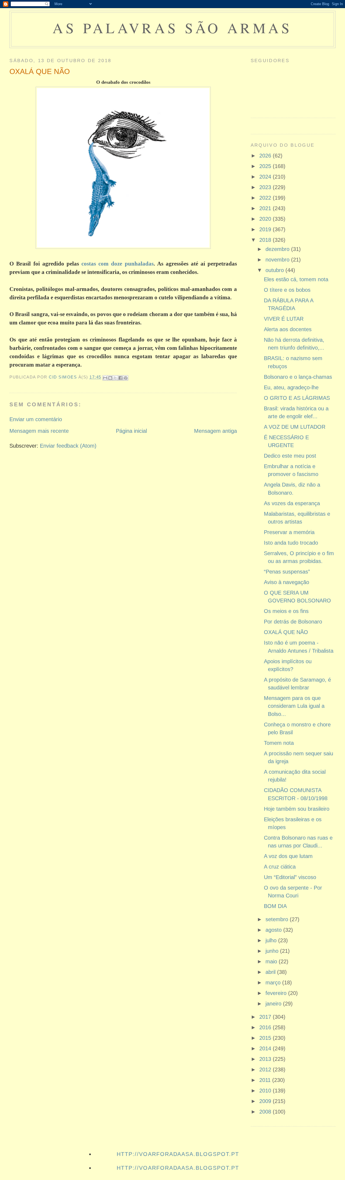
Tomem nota (279, 743)
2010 (266, 1091)
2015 (266, 1038)
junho (272, 951)
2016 (266, 1027)
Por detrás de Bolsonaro (293, 622)
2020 (266, 219)
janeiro (274, 1004)
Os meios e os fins (286, 611)
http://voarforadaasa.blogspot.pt (178, 1154)
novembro (278, 260)
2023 (266, 187)
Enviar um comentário (35, 419)
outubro (275, 270)
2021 (266, 208)
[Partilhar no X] (115, 378)
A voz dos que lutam (288, 856)
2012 (266, 1069)
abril (271, 972)
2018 (266, 240)
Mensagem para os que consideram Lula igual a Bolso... (294, 706)
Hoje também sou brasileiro (296, 809)
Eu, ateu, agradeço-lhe (291, 387)
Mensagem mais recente (39, 431)
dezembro (278, 249)
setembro (277, 919)
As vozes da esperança (292, 503)
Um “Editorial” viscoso (290, 877)
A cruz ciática (280, 867)
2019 (266, 229)
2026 (266, 156)
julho (271, 940)
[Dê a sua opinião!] (110, 378)
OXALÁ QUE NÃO (286, 632)
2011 (265, 1080)
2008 (266, 1112)
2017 (266, 1017)
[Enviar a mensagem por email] (105, 378)
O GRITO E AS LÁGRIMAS (297, 398)
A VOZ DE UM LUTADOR (294, 427)
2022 (266, 198)
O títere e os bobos (287, 290)
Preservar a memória (289, 532)
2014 (266, 1048)
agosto (274, 930)
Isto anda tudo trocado (291, 543)
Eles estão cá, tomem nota (296, 279)
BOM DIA (275, 906)
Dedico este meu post (290, 456)
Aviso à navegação (286, 582)
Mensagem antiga (215, 431)
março (273, 982)
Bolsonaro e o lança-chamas (298, 377)
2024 (266, 177)
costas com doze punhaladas (117, 263)
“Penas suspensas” (287, 572)
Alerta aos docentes (288, 329)
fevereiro (276, 993)
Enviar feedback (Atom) (68, 446)
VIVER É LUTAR (283, 319)
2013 (266, 1059)
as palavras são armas (172, 27)
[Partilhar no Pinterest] (125, 378)
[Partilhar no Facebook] (120, 378)
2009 (266, 1101)
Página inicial (131, 431)
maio (272, 961)
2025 (266, 166)
